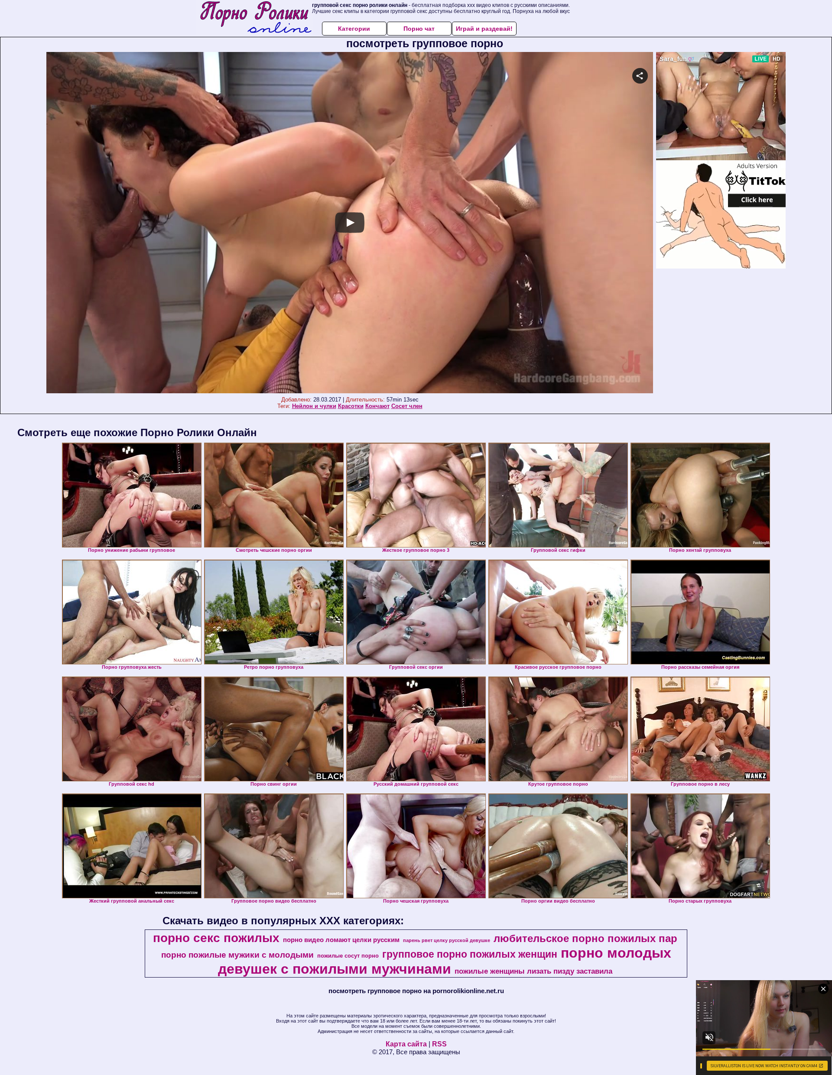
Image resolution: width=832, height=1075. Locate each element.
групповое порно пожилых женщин (469, 954)
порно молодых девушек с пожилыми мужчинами (444, 961)
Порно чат (419, 28)
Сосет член (406, 406)
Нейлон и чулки (314, 406)
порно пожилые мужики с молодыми (237, 954)
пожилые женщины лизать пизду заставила (533, 971)
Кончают (377, 406)
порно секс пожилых (216, 938)
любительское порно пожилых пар (585, 938)
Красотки (351, 406)
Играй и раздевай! (484, 28)
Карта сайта (406, 1044)
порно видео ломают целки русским (341, 939)
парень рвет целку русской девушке (446, 940)
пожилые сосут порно (348, 955)
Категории (354, 28)
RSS (439, 1044)
